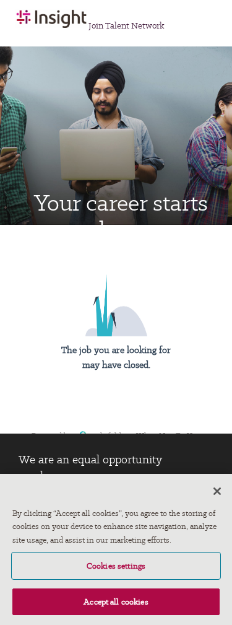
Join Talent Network (126, 25)
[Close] (217, 491)
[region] (116, 549)
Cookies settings (116, 566)
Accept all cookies (116, 602)
